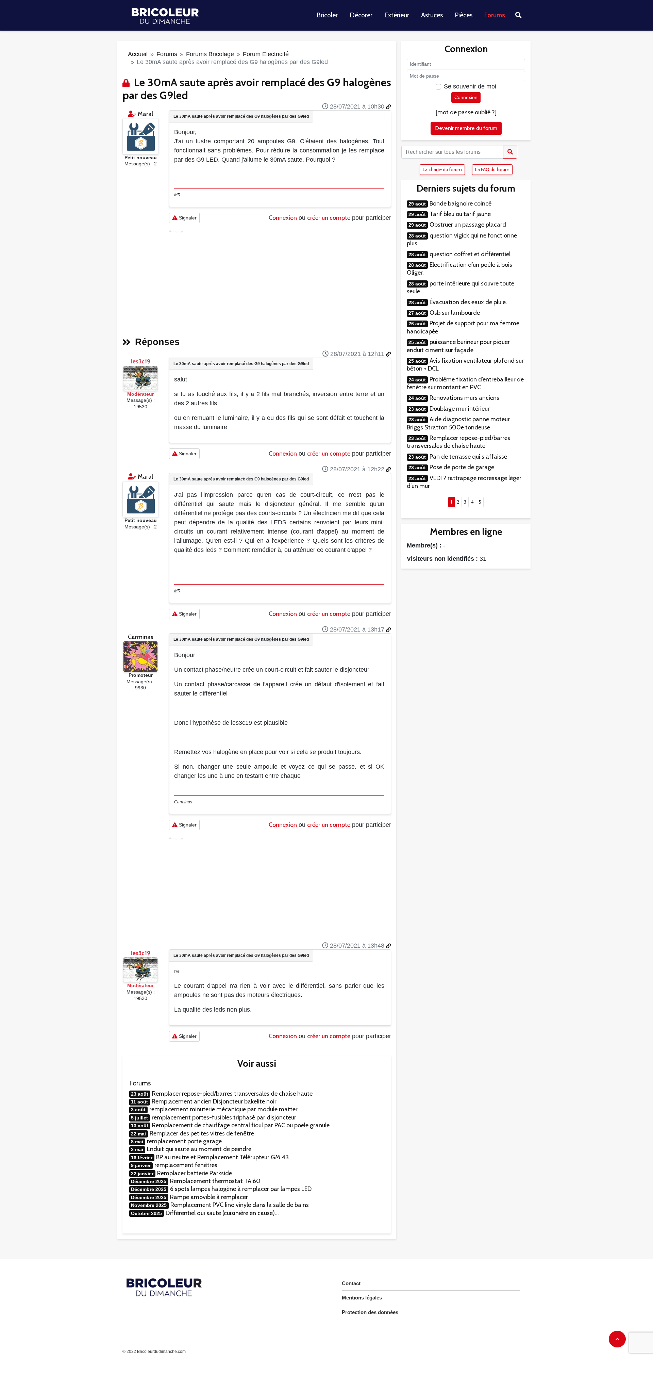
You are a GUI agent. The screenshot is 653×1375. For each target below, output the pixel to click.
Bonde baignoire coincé (460, 203)
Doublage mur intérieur (460, 408)
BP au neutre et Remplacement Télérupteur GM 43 (222, 1157)
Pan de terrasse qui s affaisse (468, 456)
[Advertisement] (280, 281)
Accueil (138, 54)
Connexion (283, 218)
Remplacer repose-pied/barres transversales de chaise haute (232, 1093)
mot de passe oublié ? (466, 112)
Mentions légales (362, 1297)
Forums (494, 15)
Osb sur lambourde (455, 312)
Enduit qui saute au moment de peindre (199, 1149)
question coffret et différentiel (470, 254)
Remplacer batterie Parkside (194, 1173)
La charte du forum (442, 169)
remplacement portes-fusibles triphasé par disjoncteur (224, 1117)
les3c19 (140, 361)
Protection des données (370, 1312)
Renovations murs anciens (464, 398)
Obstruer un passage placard (468, 224)
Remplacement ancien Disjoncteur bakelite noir (214, 1101)
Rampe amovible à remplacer (209, 1197)
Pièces (463, 15)
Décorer (361, 15)
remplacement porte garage (184, 1141)
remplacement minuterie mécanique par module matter (223, 1109)
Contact (351, 1283)
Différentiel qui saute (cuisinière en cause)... (222, 1213)
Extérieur (396, 15)
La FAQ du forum (492, 169)
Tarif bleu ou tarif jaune (460, 214)
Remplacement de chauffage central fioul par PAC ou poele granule (241, 1125)
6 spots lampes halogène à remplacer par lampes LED (241, 1189)
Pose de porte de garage (462, 467)
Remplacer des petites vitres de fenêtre (202, 1133)
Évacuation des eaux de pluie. (468, 302)
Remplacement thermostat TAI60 (215, 1181)
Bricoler (327, 15)
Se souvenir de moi (470, 86)
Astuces (432, 15)
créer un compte (328, 218)
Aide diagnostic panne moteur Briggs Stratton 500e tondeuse (458, 423)
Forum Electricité (266, 54)
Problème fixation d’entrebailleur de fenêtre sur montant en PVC (465, 383)
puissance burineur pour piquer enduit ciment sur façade (458, 346)
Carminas (140, 637)
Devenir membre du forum (466, 128)
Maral (145, 114)
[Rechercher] (510, 152)
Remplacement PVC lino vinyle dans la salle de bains (239, 1205)
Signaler (187, 217)
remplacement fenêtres (185, 1165)
